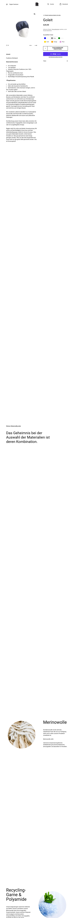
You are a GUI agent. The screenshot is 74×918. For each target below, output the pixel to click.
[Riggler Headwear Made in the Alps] (37, 4)
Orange (55, 41)
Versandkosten (55, 29)
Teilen (44, 61)
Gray (55, 38)
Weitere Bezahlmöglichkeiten (55, 57)
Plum (63, 41)
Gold (48, 41)
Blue (48, 38)
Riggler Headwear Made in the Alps (53, 15)
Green (62, 38)
